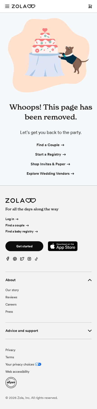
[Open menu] (7, 6)
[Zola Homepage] (23, 6)
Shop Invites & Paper (48, 164)
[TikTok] (36, 260)
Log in (9, 219)
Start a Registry (48, 154)
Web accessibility (17, 371)
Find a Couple (48, 145)
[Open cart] (90, 6)
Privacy (10, 350)
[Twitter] (22, 260)
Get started (24, 246)
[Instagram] (29, 260)
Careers (10, 304)
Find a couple (15, 225)
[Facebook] (7, 260)
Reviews (11, 297)
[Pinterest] (15, 260)
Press (9, 311)
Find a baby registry (19, 231)
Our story (12, 290)
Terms (9, 357)
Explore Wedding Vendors (48, 173)
